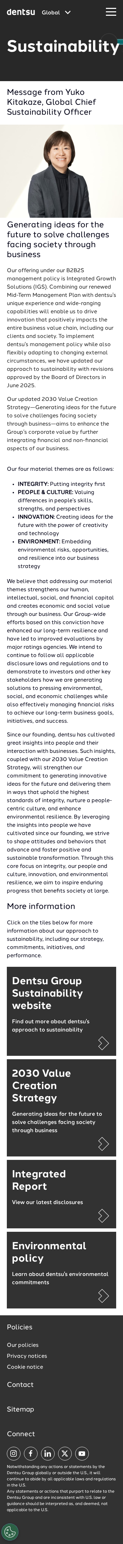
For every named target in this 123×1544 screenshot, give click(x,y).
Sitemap (20, 1409)
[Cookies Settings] (9, 1532)
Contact (20, 1385)
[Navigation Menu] (111, 12)
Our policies (23, 1345)
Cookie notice (25, 1367)
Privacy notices (27, 1356)
